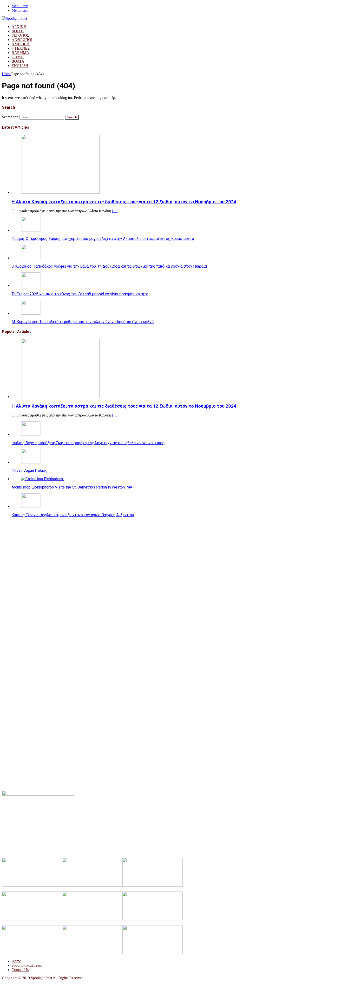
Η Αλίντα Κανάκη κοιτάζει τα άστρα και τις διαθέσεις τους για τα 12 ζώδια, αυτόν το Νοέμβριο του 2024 (124, 202)
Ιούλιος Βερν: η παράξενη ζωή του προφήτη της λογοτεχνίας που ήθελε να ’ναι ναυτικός (88, 443)
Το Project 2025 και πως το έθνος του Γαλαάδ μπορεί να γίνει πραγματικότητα (80, 294)
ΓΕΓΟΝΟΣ (20, 35)
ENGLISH (20, 66)
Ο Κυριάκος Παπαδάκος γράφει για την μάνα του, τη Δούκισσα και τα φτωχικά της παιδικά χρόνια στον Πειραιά (109, 266)
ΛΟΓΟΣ (18, 31)
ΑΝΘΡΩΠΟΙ (22, 40)
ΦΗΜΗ (18, 57)
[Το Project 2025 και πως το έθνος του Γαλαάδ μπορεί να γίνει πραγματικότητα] (30, 286)
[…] (115, 211)
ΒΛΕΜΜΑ (20, 53)
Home (16, 961)
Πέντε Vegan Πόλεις (29, 470)
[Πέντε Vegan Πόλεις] (30, 462)
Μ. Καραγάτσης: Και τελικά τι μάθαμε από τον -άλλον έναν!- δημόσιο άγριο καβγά (83, 321)
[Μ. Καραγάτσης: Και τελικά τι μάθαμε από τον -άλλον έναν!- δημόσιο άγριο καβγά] (30, 313)
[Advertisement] (146, 554)
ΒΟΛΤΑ (18, 61)
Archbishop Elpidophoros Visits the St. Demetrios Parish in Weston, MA (72, 487)
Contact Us (20, 970)
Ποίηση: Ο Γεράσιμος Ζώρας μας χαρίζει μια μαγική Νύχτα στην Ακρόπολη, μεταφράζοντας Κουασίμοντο (103, 238)
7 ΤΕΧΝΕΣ (21, 48)
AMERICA (21, 44)
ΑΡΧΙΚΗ (19, 27)
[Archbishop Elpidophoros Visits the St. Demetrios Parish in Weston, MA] (42, 479)
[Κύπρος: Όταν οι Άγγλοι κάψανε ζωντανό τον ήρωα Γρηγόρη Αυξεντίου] (30, 506)
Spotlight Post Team (27, 965)
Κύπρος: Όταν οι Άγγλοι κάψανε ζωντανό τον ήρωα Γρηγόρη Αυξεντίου (73, 515)
